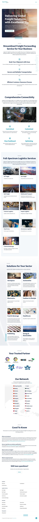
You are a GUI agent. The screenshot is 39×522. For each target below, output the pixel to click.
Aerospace (3, 502)
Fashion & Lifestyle (23, 504)
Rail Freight (4, 492)
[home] (5, 2)
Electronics (3, 504)
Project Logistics (22, 493)
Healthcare (21, 506)
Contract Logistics (5, 493)
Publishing (3, 508)
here (31, 383)
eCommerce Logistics (23, 495)
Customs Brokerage (5, 497)
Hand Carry (4, 495)
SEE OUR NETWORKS (9, 30)
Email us (19, 472)
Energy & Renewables (23, 508)
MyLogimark (4, 512)
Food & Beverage (4, 506)
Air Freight (3, 490)
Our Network (22, 483)
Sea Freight (21, 490)
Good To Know (4, 485)
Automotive (22, 502)
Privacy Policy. (14, 518)
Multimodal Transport (23, 492)
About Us (3, 483)
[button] (36, 2)
